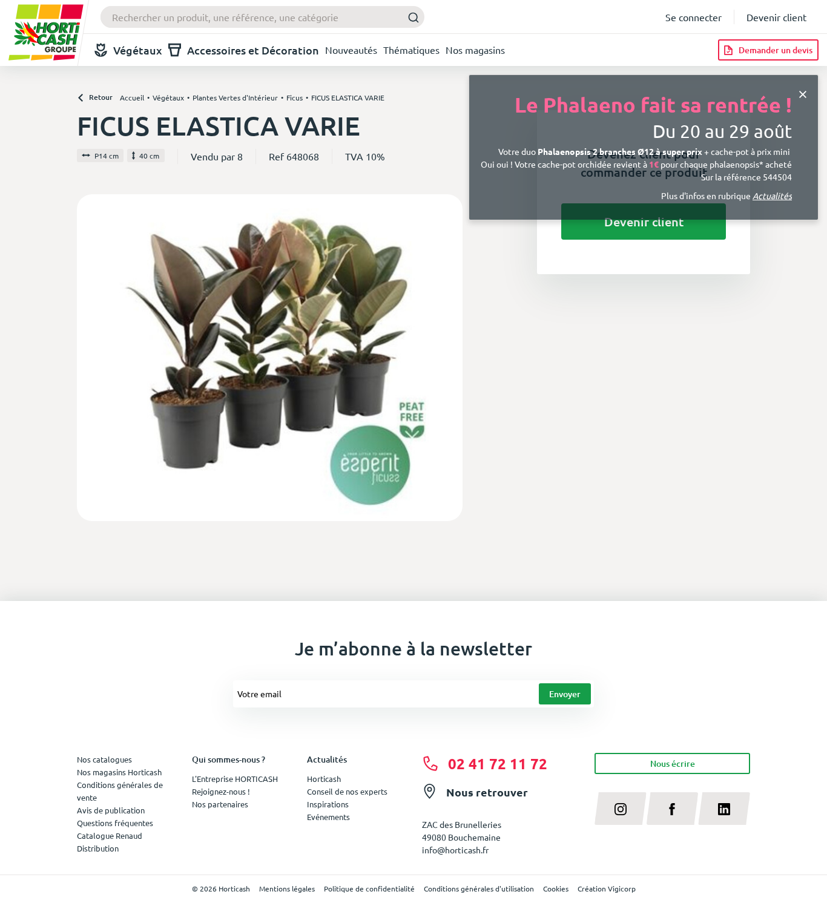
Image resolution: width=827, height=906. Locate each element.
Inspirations (328, 804)
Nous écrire (672, 763)
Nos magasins (475, 50)
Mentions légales (287, 888)
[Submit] (410, 17)
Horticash (324, 778)
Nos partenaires (220, 804)
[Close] (802, 93)
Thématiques (411, 50)
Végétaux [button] (137, 50)
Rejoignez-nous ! (221, 791)
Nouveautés (351, 50)
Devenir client (776, 17)
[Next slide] (448, 358)
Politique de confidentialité (369, 888)
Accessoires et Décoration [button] (253, 50)
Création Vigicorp (607, 888)
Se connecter (693, 17)
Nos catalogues (104, 759)
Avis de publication (111, 810)
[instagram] (621, 808)
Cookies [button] (555, 888)
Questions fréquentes (115, 823)
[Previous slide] (91, 358)
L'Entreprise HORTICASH (235, 778)
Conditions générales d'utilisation (479, 888)
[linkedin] (724, 808)
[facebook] (673, 808)
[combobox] (262, 17)
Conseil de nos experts (347, 791)
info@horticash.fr (455, 849)
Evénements (328, 817)
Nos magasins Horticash (119, 772)
